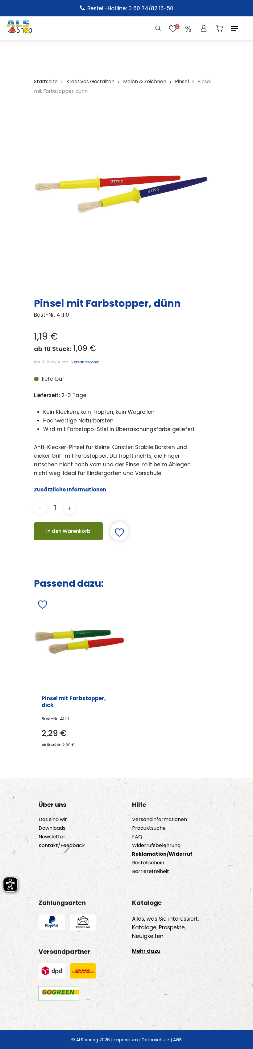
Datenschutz (155, 1040)
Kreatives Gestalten (90, 81)
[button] (234, 28)
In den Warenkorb (68, 531)
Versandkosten (85, 362)
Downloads (52, 828)
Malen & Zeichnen (144, 81)
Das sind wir (53, 819)
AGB (177, 1040)
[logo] (19, 28)
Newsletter (52, 837)
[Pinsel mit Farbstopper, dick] (79, 641)
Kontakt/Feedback (62, 845)
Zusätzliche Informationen (70, 489)
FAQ (137, 837)
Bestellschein (148, 863)
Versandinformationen (159, 819)
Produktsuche (149, 828)
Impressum (126, 1040)
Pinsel (182, 81)
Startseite (46, 81)
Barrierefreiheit (150, 871)
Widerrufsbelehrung (156, 845)
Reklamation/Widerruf (162, 854)
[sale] (188, 28)
